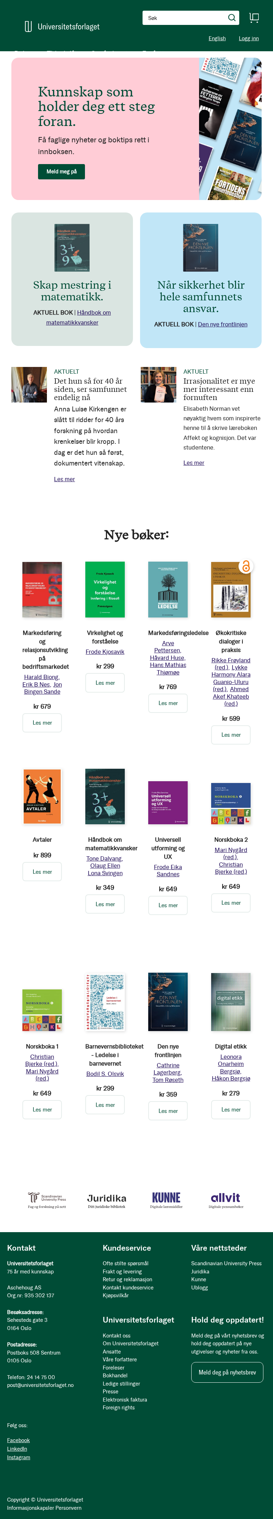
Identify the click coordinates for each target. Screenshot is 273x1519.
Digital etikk (231, 1046)
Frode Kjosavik (105, 651)
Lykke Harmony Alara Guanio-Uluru (231, 678)
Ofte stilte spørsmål (126, 1263)
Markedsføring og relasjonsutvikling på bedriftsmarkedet (45, 649)
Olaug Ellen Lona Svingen (105, 869)
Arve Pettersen (167, 647)
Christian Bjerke (231, 868)
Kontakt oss (116, 1336)
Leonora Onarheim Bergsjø (231, 1064)
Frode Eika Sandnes (168, 870)
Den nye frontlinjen (222, 324)
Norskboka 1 (42, 1046)
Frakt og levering (122, 1271)
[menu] (92, 53)
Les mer (64, 479)
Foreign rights (119, 1407)
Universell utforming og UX (168, 848)
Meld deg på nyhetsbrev (227, 1372)
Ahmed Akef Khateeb (231, 696)
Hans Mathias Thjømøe (168, 668)
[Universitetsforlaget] (62, 26)
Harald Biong (41, 676)
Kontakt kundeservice (128, 1287)
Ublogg (199, 1287)
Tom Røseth (167, 1079)
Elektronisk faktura (125, 1400)
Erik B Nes (36, 684)
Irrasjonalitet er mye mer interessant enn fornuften (219, 388)
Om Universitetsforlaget (131, 1343)
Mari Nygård (231, 853)
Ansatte (112, 1352)
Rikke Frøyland (231, 664)
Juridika (200, 1271)
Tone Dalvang (104, 858)
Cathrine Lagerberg (167, 1069)
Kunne (198, 1279)
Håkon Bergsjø (231, 1078)
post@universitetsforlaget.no (40, 1385)
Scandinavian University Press (226, 1263)
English (217, 38)
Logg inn (249, 38)
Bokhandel (115, 1375)
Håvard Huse (167, 657)
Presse (110, 1391)
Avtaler (42, 839)
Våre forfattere (120, 1359)
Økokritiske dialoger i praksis (231, 641)
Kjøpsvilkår (116, 1295)
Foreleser (113, 1368)
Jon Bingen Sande (43, 688)
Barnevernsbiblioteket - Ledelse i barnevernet (114, 1055)
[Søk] (232, 18)
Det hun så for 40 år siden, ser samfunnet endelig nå (90, 388)
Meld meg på (62, 171)
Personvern (68, 1508)
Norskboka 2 (231, 839)
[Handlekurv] (254, 18)
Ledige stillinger (121, 1384)
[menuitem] (23, 53)
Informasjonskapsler (30, 1508)
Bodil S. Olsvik (105, 1073)
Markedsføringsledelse (178, 632)
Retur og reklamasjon (127, 1279)
